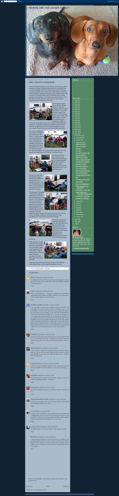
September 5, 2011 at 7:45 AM (47, 387)
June (77, 205)
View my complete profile (81, 248)
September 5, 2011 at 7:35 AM (46, 375)
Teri (32, 411)
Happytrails (34, 375)
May (77, 208)
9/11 (77, 177)
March (78, 212)
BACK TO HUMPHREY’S (83, 184)
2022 (76, 109)
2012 (76, 131)
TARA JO (78, 148)
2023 (76, 107)
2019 (76, 116)
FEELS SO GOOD (81, 146)
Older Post (66, 486)
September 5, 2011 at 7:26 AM (50, 363)
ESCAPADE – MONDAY (82, 198)
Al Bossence (34, 334)
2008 (76, 224)
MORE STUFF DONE (81, 157)
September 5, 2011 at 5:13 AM (47, 334)
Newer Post (29, 486)
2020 (76, 113)
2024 (76, 105)
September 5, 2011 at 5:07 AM (51, 304)
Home (47, 486)
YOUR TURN (79, 182)
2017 (76, 120)
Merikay (33, 277)
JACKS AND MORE (81, 168)
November (79, 138)
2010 (76, 219)
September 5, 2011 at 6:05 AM (50, 348)
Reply (32, 286)
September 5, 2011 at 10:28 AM (46, 436)
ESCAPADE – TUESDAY (82, 196)
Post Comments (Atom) (40, 489)
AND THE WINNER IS (82, 166)
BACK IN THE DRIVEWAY (83, 171)
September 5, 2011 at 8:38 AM (42, 411)
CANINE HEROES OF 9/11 (83, 175)
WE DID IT (79, 151)
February (78, 214)
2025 (76, 102)
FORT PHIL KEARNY (81, 173)
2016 (76, 122)
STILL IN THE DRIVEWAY (83, 159)
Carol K (33, 291)
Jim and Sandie (79, 237)
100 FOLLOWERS (81, 155)
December (79, 135)
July (77, 203)
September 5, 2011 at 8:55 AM (48, 426)
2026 (76, 100)
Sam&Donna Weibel (36, 304)
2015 (76, 125)
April (77, 210)
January (78, 216)
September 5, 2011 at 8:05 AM (57, 399)
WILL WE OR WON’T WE (83, 153)
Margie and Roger (36, 348)
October (78, 140)
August (78, 201)
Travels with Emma (36, 363)
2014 (76, 127)
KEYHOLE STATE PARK (82, 179)
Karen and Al (34, 387)
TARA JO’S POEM (81, 164)
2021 (76, 111)
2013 (76, 129)
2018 (76, 118)
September (79, 142)
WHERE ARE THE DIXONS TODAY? (49, 8)
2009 (76, 221)
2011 (76, 133)
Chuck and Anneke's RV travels (40, 399)
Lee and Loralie (35, 426)
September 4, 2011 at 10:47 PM (44, 277)
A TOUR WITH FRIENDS (82, 162)
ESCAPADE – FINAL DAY (83, 190)
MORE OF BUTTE (81, 144)
